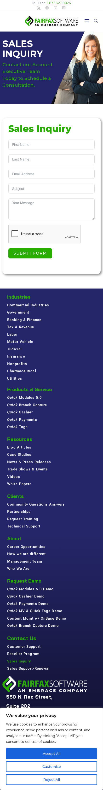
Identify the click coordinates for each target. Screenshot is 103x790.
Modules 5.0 (24, 397)
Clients (15, 496)
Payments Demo (28, 604)
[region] (51, 749)
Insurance (16, 356)
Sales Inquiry (19, 661)
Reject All (51, 779)
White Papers (19, 484)
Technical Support (23, 526)
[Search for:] (94, 21)
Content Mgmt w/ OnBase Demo (36, 618)
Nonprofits (17, 364)
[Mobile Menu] (88, 21)
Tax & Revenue (20, 327)
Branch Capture (27, 405)
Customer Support (24, 646)
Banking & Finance (24, 320)
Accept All (51, 753)
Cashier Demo (26, 596)
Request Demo (24, 581)
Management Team (24, 561)
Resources (19, 439)
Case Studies (19, 454)
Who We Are (18, 568)
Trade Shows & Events (27, 469)
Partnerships (19, 511)
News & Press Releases (29, 462)
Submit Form (30, 253)
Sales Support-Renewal (28, 668)
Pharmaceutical (21, 371)
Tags (17, 427)
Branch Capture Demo (33, 625)
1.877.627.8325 (59, 3)
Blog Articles (19, 447)
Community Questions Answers (36, 504)
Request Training (22, 519)
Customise (51, 766)
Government (18, 312)
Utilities (14, 378)
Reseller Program (23, 654)
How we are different (26, 554)
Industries (18, 297)
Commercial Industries (28, 305)
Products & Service (29, 389)
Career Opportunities (26, 547)
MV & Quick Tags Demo (35, 611)
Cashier (20, 412)
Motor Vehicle (20, 342)
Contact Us (21, 638)
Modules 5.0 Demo (30, 589)
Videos (13, 477)
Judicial (14, 349)
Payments (22, 419)
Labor (12, 334)
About (14, 538)
